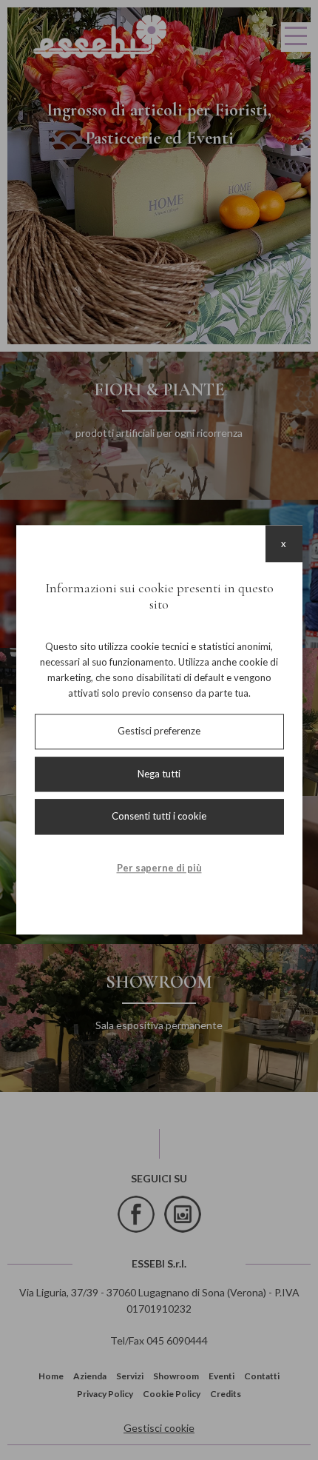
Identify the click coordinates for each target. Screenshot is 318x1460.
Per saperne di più (159, 868)
